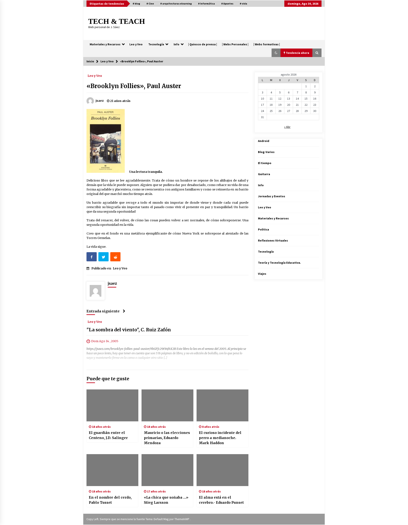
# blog (136, 3)
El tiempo (264, 163)
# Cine (150, 3)
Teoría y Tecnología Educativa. (279, 263)
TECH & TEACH (116, 21)
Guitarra (264, 174)
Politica (263, 229)
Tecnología (156, 44)
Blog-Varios (266, 152)
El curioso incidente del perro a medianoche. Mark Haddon (220, 438)
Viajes (262, 274)
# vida (243, 3)
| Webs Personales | (235, 44)
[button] (276, 53)
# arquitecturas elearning (176, 3)
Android (263, 141)
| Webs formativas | (267, 44)
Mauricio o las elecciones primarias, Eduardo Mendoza (167, 438)
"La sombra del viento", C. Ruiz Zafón (128, 330)
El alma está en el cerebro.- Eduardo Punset (221, 500)
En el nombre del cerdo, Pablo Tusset (110, 500)
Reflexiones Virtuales (273, 240)
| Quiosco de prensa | (202, 44)
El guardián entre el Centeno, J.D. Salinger (108, 435)
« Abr (287, 127)
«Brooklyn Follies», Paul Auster (133, 86)
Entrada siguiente (103, 311)
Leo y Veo (136, 44)
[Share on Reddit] (115, 257)
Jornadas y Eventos (271, 196)
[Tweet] (103, 257)
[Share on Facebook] (92, 257)
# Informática (206, 3)
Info (176, 44)
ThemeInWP (182, 519)
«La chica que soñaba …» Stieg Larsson (166, 500)
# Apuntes (227, 3)
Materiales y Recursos (105, 44)
